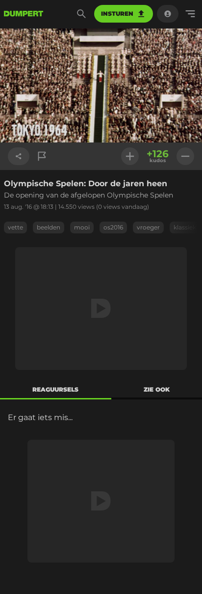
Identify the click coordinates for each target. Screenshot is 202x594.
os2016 (113, 227)
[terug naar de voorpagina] (23, 14)
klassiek (185, 227)
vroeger (148, 227)
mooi (82, 227)
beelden (48, 227)
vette (15, 227)
